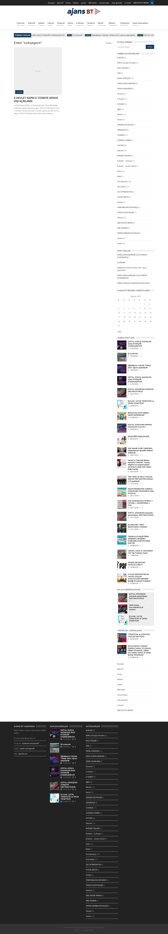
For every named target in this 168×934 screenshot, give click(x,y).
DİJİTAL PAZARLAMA (124, 88)
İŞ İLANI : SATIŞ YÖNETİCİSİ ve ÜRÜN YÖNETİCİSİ (141, 402)
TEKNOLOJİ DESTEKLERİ (125, 212)
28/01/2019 (134, 455)
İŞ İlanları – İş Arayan (124, 161)
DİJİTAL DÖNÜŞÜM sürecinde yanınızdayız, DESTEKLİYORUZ (141, 514)
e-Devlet (80, 24)
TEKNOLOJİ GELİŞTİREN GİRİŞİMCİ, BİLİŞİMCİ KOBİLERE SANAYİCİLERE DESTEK (139, 539)
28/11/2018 (134, 495)
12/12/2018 (134, 483)
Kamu (70, 24)
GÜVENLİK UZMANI (124, 140)
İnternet (21, 24)
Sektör (41, 24)
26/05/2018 (134, 639)
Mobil (102, 24)
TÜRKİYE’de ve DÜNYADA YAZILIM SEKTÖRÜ (139, 635)
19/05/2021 (134, 370)
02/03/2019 (134, 429)
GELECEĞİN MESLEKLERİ (138, 436)
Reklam (76, 2)
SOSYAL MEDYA (122, 197)
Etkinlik (31, 24)
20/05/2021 (134, 356)
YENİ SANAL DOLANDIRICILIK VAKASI (136, 607)
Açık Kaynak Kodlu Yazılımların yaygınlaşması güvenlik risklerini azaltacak (140, 450)
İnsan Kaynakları (140, 24)
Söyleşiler (125, 24)
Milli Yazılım (93, 2)
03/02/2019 (134, 439)
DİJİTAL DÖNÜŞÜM (123, 78)
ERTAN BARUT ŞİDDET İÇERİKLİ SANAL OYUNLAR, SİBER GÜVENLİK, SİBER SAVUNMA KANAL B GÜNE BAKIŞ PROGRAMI (139, 650)
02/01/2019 (134, 471)
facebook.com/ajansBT (30, 743)
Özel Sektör (121, 186)
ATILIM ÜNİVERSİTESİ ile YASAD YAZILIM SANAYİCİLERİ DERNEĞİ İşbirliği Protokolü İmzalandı (139, 577)
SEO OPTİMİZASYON (124, 191)
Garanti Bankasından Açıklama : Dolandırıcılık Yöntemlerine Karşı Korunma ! (141, 491)
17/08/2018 (134, 555)
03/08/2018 (134, 657)
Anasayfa (51, 2)
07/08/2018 (134, 583)
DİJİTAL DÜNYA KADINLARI (126, 83)
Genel (64, 35)
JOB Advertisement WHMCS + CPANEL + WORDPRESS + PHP (140, 503)
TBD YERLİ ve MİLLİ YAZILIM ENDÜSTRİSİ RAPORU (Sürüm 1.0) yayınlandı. (140, 479)
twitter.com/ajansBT (27, 748)
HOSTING (120, 145)
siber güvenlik (117, 2)
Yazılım (50, 24)
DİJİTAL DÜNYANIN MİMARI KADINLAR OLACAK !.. (140, 425)
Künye (68, 2)
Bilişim (113, 24)
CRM (119, 73)
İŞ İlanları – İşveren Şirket (126, 166)
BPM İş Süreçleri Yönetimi (126, 62)
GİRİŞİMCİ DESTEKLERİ (125, 124)
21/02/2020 (134, 384)
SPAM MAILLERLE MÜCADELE (127, 207)
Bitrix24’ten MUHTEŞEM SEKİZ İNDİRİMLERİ (138, 414)
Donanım (120, 93)
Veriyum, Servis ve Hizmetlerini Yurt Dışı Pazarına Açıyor (140, 552)
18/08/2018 (134, 545)
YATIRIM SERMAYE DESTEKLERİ (128, 233)
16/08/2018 (134, 567)
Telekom (91, 24)
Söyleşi (120, 202)
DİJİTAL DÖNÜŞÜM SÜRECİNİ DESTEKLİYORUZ (133, 283)
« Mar (119, 331)
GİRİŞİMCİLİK (121, 130)
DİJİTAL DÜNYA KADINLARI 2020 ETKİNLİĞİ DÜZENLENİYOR (139, 379)
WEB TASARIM (122, 228)
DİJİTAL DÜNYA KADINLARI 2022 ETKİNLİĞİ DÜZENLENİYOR (33, 35)
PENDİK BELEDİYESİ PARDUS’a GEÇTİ (136, 563)
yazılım (83, 2)
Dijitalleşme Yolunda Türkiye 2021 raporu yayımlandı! (108, 35)
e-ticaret (128, 2)
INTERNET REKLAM (124, 155)
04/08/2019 (134, 405)
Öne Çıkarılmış (122, 181)
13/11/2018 (134, 517)
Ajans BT (60, 2)
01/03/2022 (134, 348)
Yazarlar (61, 24)
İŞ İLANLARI (72, 35)
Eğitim (119, 109)
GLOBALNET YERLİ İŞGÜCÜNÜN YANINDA (137, 526)
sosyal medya (104, 2)
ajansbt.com (22, 753)
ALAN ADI (120, 57)
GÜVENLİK (120, 135)
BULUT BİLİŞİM (122, 68)
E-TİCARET (121, 104)
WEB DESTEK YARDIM (141, 2)
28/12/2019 (134, 394)
